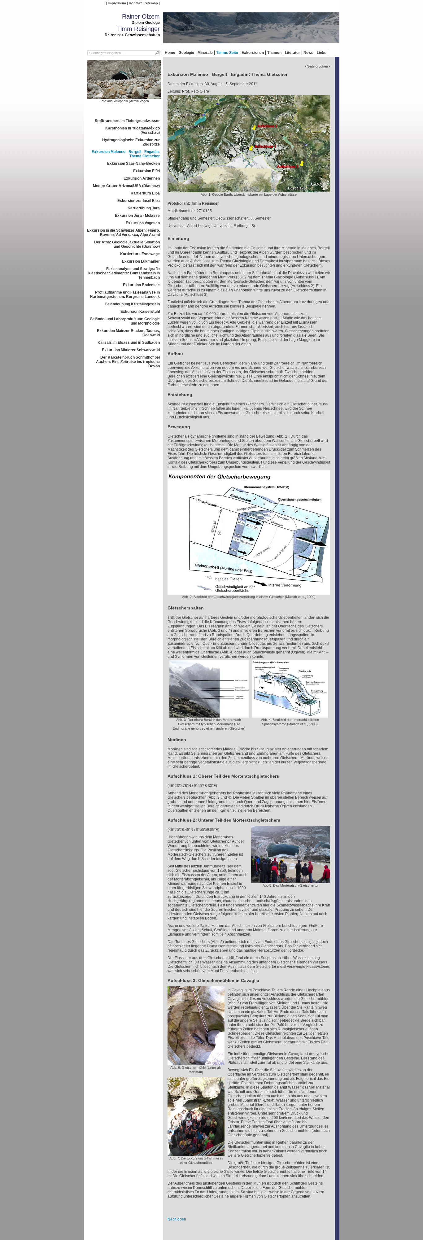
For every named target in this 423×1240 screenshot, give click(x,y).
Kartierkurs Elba (145, 193)
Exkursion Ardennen (142, 178)
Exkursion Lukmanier (141, 261)
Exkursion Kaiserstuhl (140, 311)
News (308, 52)
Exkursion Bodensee (141, 285)
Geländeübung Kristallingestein (132, 304)
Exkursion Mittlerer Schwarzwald (131, 350)
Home (170, 52)
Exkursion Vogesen (143, 223)
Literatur (292, 52)
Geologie (186, 52)
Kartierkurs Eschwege (140, 254)
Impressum (117, 3)
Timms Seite (227, 52)
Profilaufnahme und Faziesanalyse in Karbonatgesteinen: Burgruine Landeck (125, 294)
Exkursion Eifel (146, 171)
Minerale (205, 52)
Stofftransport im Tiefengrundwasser (127, 121)
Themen (274, 52)
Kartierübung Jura (144, 208)
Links (321, 52)
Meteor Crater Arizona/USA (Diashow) (126, 186)
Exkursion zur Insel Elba (138, 201)
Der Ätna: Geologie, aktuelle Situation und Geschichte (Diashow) (127, 244)
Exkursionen (253, 52)
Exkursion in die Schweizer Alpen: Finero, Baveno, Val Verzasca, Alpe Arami (123, 232)
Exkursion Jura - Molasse (137, 215)
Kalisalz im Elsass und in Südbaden (129, 342)
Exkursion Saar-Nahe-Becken (133, 163)
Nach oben (177, 1219)
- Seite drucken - (317, 66)
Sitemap (151, 3)
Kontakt (135, 3)
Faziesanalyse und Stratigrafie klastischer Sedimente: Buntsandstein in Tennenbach (124, 273)
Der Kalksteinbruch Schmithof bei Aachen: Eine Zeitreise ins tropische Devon (128, 361)
